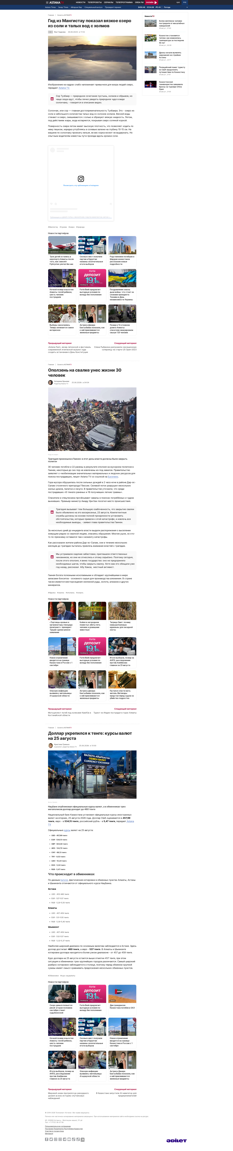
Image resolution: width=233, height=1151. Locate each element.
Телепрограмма (124, 2)
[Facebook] (46, 1139)
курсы (67, 830)
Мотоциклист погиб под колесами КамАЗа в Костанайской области (69, 713)
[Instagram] (55, 1139)
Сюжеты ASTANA (64, 15)
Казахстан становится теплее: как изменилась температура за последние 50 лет (171, 39)
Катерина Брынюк (61, 381)
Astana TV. (64, 88)
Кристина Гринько (61, 744)
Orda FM (139, 2)
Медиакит (49, 1133)
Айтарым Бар (76, 7)
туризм (64, 227)
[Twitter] (51, 1139)
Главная (51, 15)
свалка (61, 593)
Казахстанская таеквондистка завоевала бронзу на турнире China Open (171, 85)
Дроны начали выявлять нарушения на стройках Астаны (170, 55)
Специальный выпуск (93, 7)
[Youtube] (69, 1139)
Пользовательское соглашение (58, 1126)
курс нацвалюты (68, 976)
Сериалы (108, 2)
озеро (72, 227)
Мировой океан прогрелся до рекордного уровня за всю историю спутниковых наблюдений (68, 1095)
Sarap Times (63, 7)
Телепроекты (95, 2)
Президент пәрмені (113, 7)
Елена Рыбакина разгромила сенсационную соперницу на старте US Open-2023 (115, 348)
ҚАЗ (178, 2)
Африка (52, 593)
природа (80, 227)
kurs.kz (64, 880)
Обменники (54, 976)
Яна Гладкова (60, 32)
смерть (80, 593)
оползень (71, 593)
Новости (80, 2)
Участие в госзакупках (54, 1131)
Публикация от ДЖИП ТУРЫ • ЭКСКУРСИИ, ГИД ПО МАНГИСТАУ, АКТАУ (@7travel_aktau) (86, 217)
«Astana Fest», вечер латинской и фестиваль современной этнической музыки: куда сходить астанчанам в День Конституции (69, 349)
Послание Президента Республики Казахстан (64, 1129)
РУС (184, 2)
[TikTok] (73, 1139)
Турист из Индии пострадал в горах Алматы (115, 712)
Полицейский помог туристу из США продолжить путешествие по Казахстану (172, 69)
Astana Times (50, 7)
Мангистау (53, 227)
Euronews (113, 476)
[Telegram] (64, 1139)
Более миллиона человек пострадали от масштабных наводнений (171, 23)
